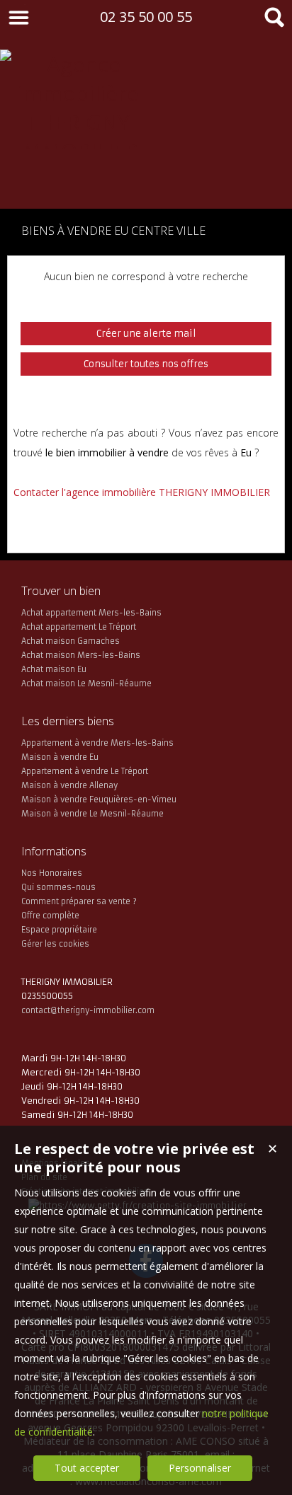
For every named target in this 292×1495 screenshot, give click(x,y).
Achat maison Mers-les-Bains (80, 655)
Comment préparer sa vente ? (79, 901)
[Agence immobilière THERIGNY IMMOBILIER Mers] (78, 180)
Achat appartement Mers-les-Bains (91, 613)
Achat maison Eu (53, 669)
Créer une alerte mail (146, 334)
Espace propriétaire (59, 930)
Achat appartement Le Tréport (78, 627)
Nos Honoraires (51, 873)
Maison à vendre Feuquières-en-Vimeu (98, 799)
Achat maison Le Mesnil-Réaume (86, 683)
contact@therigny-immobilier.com (88, 1010)
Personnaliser (200, 1467)
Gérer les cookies (55, 944)
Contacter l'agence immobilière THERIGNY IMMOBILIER (141, 492)
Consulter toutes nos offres (146, 364)
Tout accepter (87, 1467)
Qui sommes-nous (58, 887)
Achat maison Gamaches (70, 641)
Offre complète (50, 915)
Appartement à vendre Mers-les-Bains (97, 743)
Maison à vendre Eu (60, 757)
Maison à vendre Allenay (69, 785)
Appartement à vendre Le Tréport (84, 771)
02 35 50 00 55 (146, 16)
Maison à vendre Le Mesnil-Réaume (92, 814)
